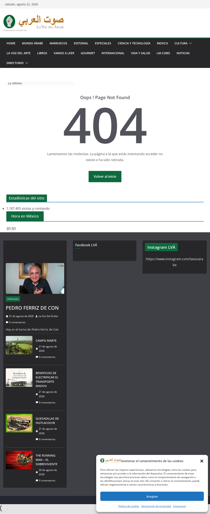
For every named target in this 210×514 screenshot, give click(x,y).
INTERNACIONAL (113, 53)
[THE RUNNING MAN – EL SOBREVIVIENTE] (19, 468)
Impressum (179, 506)
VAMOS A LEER (64, 53)
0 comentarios (17, 322)
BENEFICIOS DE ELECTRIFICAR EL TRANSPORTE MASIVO (47, 379)
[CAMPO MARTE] (19, 349)
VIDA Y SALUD (140, 53)
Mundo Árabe (32, 43)
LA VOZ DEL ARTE (19, 53)
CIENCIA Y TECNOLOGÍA (134, 43)
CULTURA (181, 43)
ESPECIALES (103, 43)
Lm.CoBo (163, 53)
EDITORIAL (81, 43)
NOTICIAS (183, 53)
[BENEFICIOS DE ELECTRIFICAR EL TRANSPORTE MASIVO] (19, 387)
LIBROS (42, 53)
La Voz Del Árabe (48, 316)
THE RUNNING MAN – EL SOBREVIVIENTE (46, 459)
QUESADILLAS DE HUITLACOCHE (47, 421)
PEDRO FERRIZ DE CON (32, 307)
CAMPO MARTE (46, 340)
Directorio (15, 63)
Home (11, 43)
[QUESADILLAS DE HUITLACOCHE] (19, 429)
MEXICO (162, 43)
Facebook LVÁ (86, 245)
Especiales (12, 299)
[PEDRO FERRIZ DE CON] (35, 278)
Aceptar (152, 496)
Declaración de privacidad (156, 506)
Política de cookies (128, 506)
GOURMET (88, 53)
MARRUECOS (58, 43)
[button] (202, 461)
